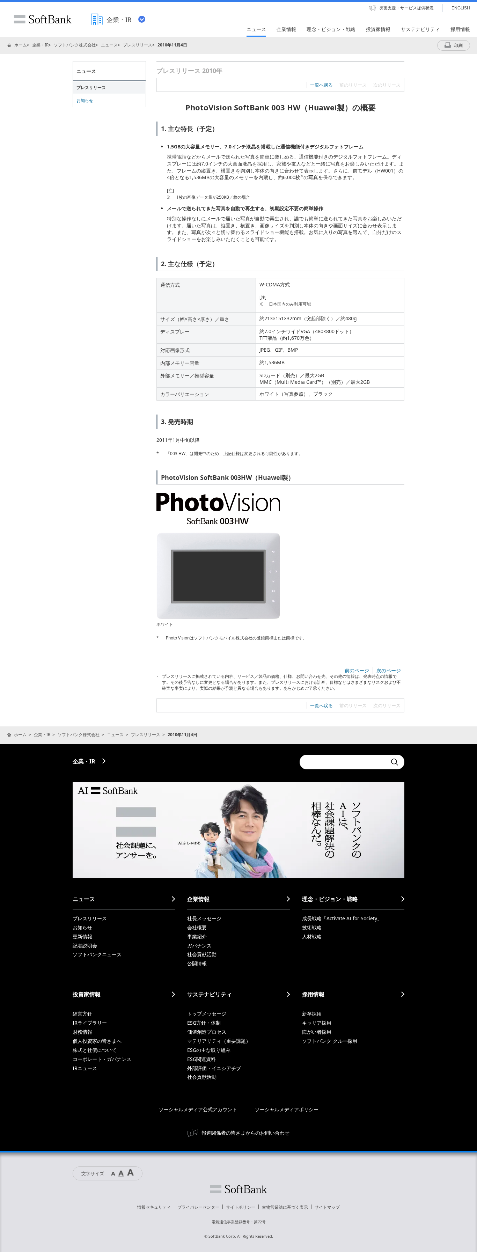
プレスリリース (137, 45)
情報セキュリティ (154, 1207)
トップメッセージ (206, 1013)
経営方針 (82, 1013)
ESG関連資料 (201, 1059)
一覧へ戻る (321, 85)
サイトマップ (327, 1207)
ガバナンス (199, 945)
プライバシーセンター (198, 1207)
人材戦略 (312, 936)
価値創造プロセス (206, 1031)
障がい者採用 (316, 1031)
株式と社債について (95, 1050)
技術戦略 (312, 927)
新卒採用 (312, 1013)
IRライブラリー (90, 1022)
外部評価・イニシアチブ (214, 1068)
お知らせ (84, 100)
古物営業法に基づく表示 (285, 1207)
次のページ (388, 670)
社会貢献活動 (202, 954)
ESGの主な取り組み (208, 1050)
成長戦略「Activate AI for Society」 (342, 918)
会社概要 (197, 927)
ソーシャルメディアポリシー (286, 1109)
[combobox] (343, 762)
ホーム (20, 45)
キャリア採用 (316, 1022)
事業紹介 (197, 936)
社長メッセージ (204, 918)
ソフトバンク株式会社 (75, 45)
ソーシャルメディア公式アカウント (198, 1109)
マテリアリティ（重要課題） (219, 1041)
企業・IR (40, 45)
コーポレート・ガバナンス (102, 1059)
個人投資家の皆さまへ (97, 1041)
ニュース (109, 45)
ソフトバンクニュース (97, 954)
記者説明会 (85, 945)
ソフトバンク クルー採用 (329, 1041)
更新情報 (82, 936)
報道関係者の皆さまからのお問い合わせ (245, 1132)
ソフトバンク (238, 1189)
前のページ (357, 670)
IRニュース (85, 1068)
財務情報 (82, 1031)
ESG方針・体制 (204, 1022)
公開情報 (197, 963)
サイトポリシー (240, 1207)
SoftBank (42, 19)
